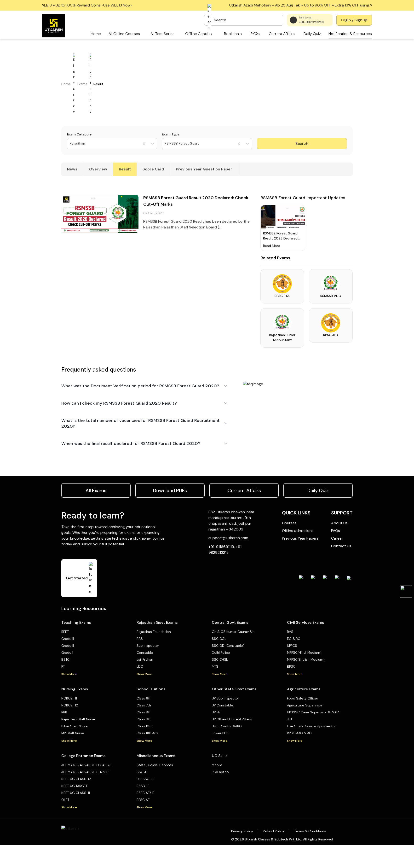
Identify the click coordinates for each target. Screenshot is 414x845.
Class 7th (144, 705)
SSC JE (142, 772)
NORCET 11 (69, 698)
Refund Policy (273, 831)
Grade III (68, 638)
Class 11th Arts (148, 733)
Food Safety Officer (302, 698)
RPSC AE (143, 800)
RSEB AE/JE (145, 793)
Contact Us (341, 545)
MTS (215, 666)
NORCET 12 (69, 705)
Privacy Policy (242, 831)
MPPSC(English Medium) (306, 659)
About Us (339, 522)
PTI (63, 666)
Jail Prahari (145, 659)
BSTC (65, 659)
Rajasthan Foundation (154, 631)
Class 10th (145, 726)
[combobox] (70, 143)
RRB (64, 712)
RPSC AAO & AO (299, 733)
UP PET (217, 712)
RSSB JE (143, 786)
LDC (140, 666)
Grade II (67, 645)
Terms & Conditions (310, 831)
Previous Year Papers (300, 538)
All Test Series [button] (162, 33)
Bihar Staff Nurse (74, 726)
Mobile (217, 765)
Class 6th (144, 698)
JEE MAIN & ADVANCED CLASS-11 (86, 765)
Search (301, 143)
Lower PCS (220, 733)
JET (289, 719)
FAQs (335, 530)
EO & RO (293, 638)
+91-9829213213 (311, 22)
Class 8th (144, 712)
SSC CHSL (220, 659)
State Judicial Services (155, 765)
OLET (65, 800)
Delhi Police (221, 652)
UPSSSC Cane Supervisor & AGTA (313, 712)
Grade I (67, 652)
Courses (289, 522)
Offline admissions (298, 530)
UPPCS (292, 645)
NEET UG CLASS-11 (75, 793)
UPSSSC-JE (146, 779)
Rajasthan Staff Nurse (78, 719)
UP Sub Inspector (225, 698)
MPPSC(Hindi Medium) (304, 652)
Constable (145, 652)
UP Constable (222, 705)
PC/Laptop (220, 772)
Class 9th (144, 719)
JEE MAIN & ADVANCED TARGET (85, 772)
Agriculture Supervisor (304, 705)
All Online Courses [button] (124, 33)
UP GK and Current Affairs (232, 719)
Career (337, 538)
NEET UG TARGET (74, 786)
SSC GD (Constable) (228, 645)
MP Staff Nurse (72, 733)
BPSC (291, 666)
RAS (140, 638)
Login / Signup (354, 20)
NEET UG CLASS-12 (76, 779)
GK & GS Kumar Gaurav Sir (233, 631)
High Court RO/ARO (227, 726)
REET (65, 631)
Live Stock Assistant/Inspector (311, 726)
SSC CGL (219, 638)
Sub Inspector (148, 645)
